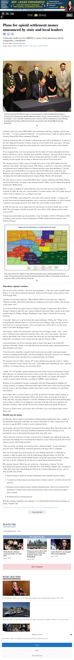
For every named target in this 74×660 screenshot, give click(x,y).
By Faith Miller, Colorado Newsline (14, 43)
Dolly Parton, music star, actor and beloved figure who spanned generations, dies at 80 (33, 598)
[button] (71, 634)
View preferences (37, 655)
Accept (37, 645)
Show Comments (37, 567)
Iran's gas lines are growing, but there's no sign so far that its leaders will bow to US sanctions (36, 619)
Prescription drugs (10, 531)
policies (46, 638)
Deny (37, 650)
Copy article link (37, 512)
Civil (18, 531)
